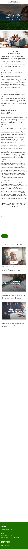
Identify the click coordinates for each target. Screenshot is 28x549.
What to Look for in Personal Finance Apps (10, 266)
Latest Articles (5, 545)
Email (2, 216)
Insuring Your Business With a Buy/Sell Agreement (11, 321)
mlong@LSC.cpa (5, 541)
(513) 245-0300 (9, 529)
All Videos (4, 547)
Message (3, 224)
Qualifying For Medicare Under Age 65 (9, 293)
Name (2, 208)
